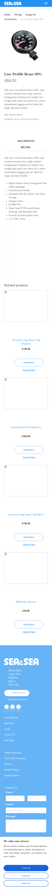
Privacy (8, 764)
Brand (25, 147)
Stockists (9, 723)
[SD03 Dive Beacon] (26, 574)
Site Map (9, 740)
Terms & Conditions (15, 758)
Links (7, 728)
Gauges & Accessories (30, 119)
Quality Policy (11, 775)
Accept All (26, 868)
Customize (26, 876)
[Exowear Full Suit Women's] (26, 399)
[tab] (25, 141)
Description (26, 141)
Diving (18, 14)
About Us (9, 734)
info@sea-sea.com (18, 699)
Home (7, 14)
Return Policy (11, 769)
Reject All (26, 883)
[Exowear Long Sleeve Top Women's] (26, 312)
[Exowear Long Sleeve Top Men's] (26, 487)
